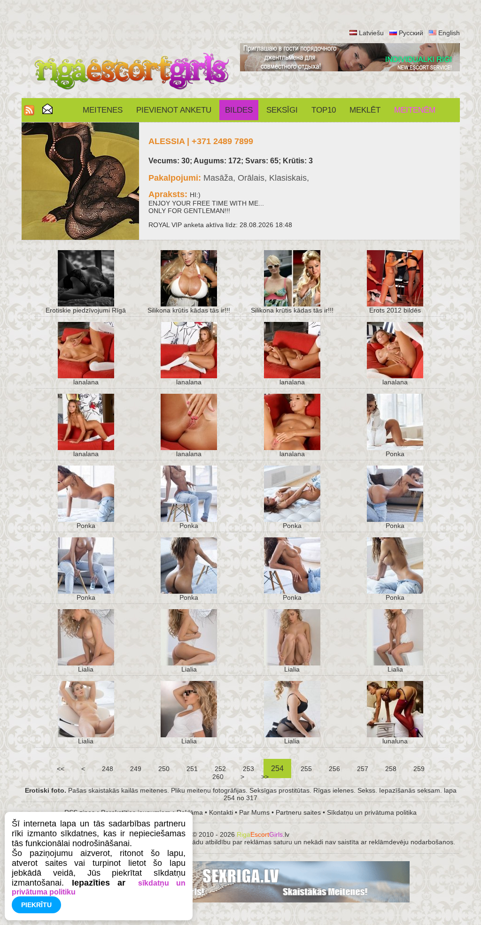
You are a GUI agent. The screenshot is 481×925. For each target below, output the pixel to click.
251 (192, 768)
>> (265, 776)
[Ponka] (395, 447)
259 (419, 768)
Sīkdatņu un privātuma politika (372, 812)
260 (217, 776)
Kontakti (221, 812)
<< (60, 768)
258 (390, 768)
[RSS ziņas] (29, 112)
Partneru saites (298, 812)
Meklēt (364, 110)
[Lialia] (86, 663)
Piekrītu (36, 905)
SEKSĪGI (282, 110)
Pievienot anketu (173, 110)
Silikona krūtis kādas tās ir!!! (188, 310)
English (449, 33)
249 (135, 768)
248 (107, 768)
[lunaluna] (395, 735)
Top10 (323, 110)
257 (362, 768)
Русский (411, 33)
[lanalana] (86, 376)
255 (306, 768)
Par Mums (254, 812)
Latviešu (371, 33)
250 (163, 768)
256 (334, 768)
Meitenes (103, 110)
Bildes (239, 110)
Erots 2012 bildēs (395, 310)
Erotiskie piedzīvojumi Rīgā (86, 310)
